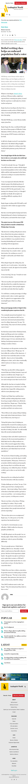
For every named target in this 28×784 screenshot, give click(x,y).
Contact (14, 712)
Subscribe (8, 3)
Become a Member (21, 3)
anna (11, 594)
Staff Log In (14, 770)
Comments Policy (23, 774)
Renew (11, 3)
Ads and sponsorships (14, 749)
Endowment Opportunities (14, 742)
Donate (14, 737)
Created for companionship (11, 654)
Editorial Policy (14, 707)
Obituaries (14, 763)
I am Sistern (7, 663)
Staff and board (14, 702)
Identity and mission (14, 704)
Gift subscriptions (14, 726)
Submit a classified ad (14, 752)
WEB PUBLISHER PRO (15, 777)
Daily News (4, 27)
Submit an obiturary (14, 754)
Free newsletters (14, 761)
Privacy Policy (18, 774)
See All (24, 618)
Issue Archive (14, 731)
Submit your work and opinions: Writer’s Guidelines (14, 709)
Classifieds (14, 766)
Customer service (14, 728)
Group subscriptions (14, 723)
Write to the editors (18, 40)
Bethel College (18, 93)
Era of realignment (9, 627)
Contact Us (14, 775)
